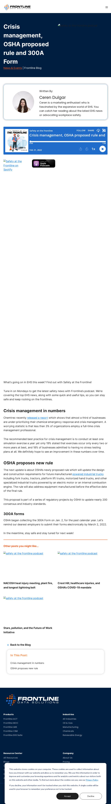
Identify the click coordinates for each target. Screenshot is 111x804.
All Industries (69, 718)
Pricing (66, 761)
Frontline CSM (10, 731)
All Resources (10, 757)
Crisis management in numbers (27, 662)
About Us (67, 757)
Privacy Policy (92, 780)
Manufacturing (70, 727)
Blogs (6, 761)
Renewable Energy (72, 735)
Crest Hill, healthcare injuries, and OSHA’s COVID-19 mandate (79, 585)
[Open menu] (106, 7)
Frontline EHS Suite (12, 735)
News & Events (12, 67)
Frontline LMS (10, 727)
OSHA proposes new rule (24, 668)
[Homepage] (32, 697)
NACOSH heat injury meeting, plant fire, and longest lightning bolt (28, 585)
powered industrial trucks (87, 474)
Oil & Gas (68, 723)
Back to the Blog (20, 644)
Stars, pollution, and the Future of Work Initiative (27, 630)
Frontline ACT (10, 718)
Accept (67, 796)
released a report (37, 417)
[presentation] (28, 565)
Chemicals (68, 731)
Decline (90, 796)
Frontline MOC (10, 723)
